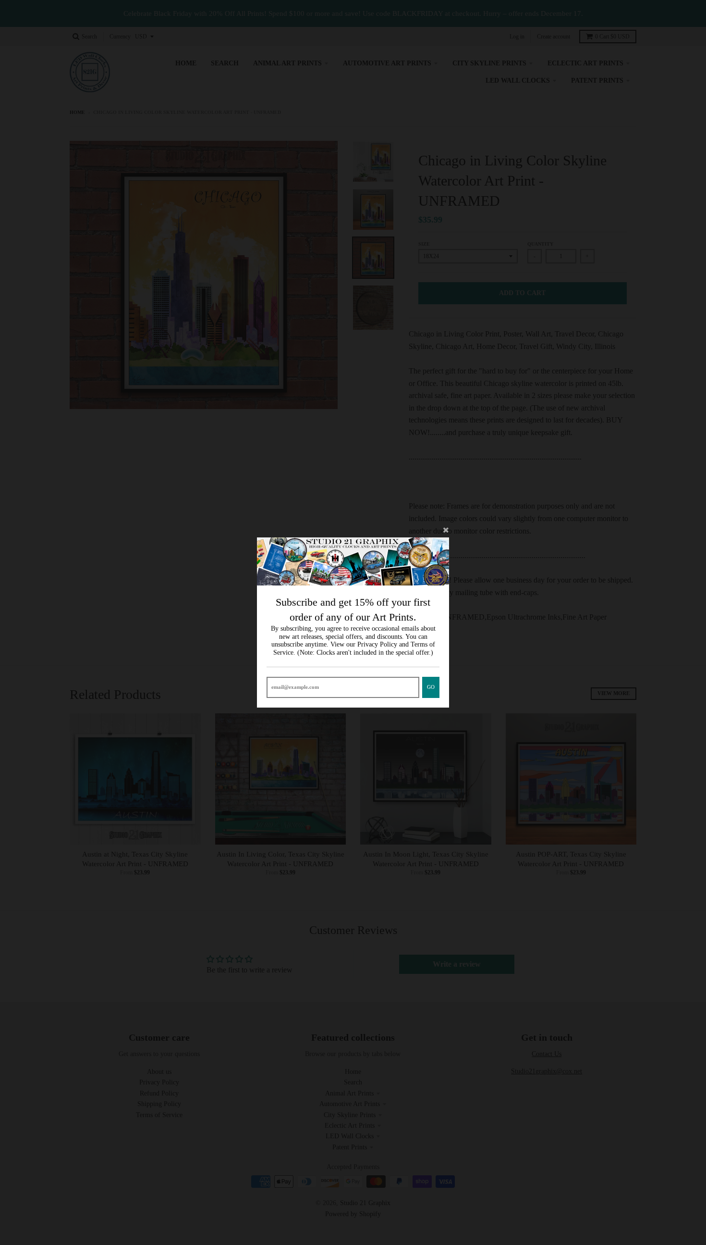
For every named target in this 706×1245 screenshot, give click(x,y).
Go (431, 687)
